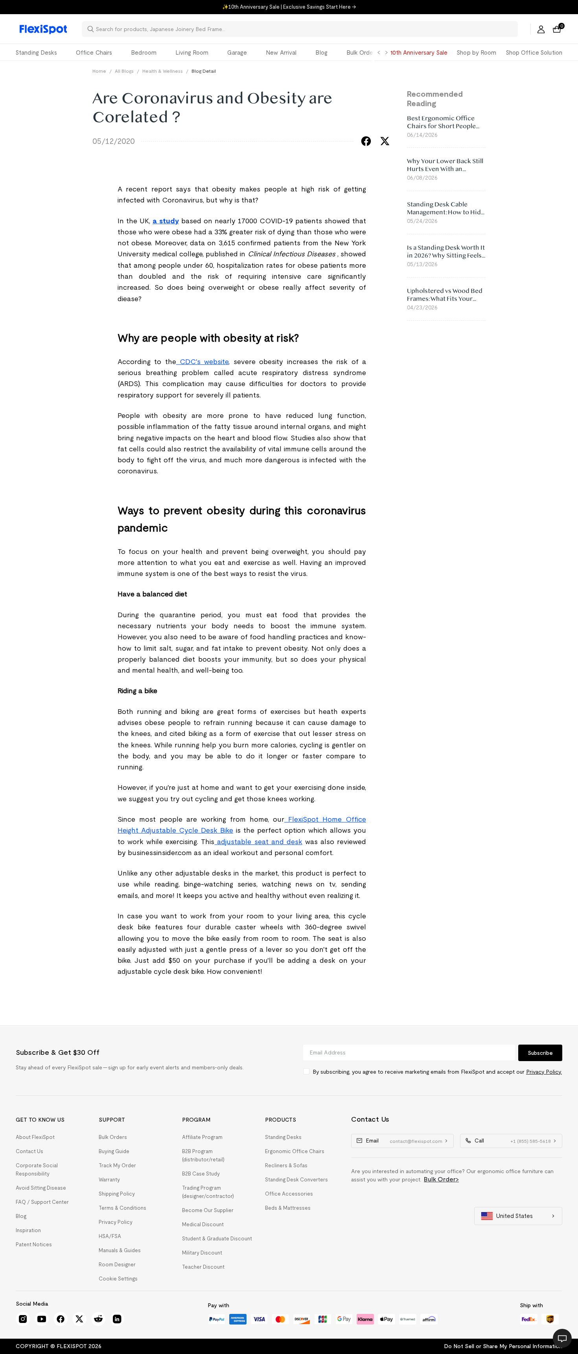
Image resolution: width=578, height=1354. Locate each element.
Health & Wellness (162, 71)
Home (99, 71)
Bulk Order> (441, 1179)
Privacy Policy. (544, 1072)
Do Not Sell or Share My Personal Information (503, 1346)
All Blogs (124, 71)
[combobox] (304, 29)
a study (166, 221)
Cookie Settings (118, 1279)
